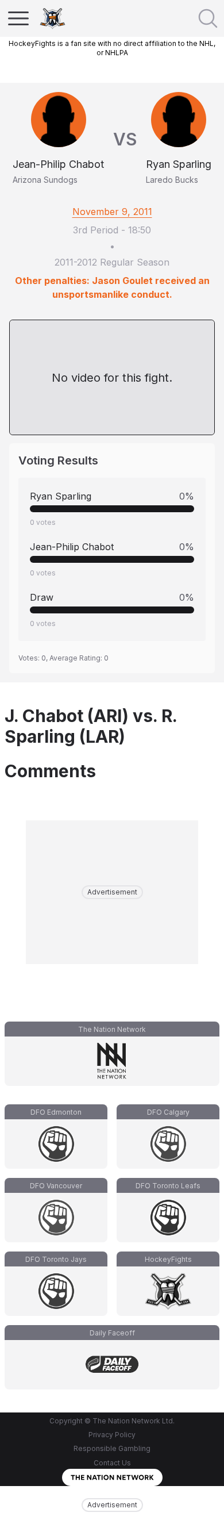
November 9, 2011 (112, 211)
